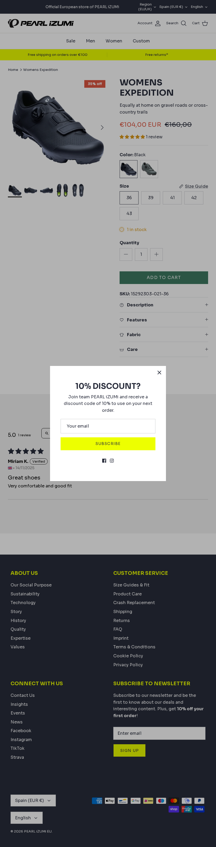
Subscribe (108, 443)
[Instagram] (112, 461)
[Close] (159, 372)
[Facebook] (104, 461)
